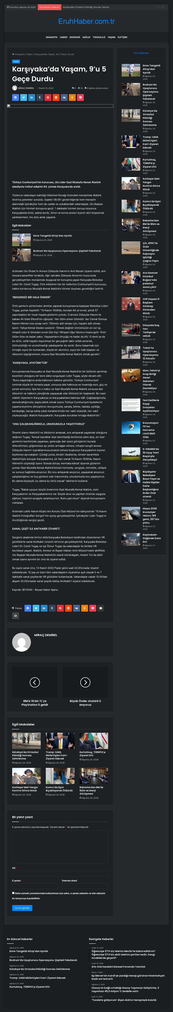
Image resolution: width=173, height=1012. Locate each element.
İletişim (122, 37)
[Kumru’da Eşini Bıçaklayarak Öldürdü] (60, 776)
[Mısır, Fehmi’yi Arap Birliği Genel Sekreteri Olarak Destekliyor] (131, 375)
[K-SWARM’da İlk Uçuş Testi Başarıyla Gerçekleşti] (131, 453)
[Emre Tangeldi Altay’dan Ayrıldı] (21, 239)
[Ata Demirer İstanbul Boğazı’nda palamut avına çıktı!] (131, 277)
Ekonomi (75, 37)
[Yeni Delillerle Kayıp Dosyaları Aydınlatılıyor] (131, 405)
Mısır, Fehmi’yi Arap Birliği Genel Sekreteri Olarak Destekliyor (151, 379)
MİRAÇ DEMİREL (26, 88)
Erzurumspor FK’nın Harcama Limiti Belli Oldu (150, 430)
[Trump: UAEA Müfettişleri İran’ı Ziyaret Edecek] (60, 741)
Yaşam (111, 37)
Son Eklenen (141, 53)
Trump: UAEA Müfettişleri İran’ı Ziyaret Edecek (56, 755)
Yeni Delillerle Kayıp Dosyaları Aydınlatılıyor (151, 406)
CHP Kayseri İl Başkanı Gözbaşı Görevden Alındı (151, 306)
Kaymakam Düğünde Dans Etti (152, 538)
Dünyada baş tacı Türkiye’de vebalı (151, 331)
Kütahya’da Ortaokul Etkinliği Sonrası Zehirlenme (88, 7)
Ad (14, 868)
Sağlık (86, 37)
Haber (63, 37)
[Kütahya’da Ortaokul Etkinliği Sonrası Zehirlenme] (26, 741)
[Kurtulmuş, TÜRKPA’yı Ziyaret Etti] (94, 741)
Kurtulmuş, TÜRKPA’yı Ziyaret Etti (93, 753)
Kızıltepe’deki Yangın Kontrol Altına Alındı (25, 789)
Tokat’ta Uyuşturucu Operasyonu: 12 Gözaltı (151, 353)
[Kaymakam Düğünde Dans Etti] (131, 539)
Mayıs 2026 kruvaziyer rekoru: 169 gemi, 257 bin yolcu (151, 515)
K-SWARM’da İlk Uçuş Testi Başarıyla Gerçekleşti (151, 454)
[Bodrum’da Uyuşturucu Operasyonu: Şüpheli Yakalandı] (21, 255)
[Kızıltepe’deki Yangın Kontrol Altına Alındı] (26, 776)
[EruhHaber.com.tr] (86, 21)
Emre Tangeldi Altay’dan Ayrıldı (52, 235)
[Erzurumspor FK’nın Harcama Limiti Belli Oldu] (131, 427)
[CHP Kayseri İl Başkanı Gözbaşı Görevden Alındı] (131, 303)
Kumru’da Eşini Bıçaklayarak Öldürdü (59, 789)
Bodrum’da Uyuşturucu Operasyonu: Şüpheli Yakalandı (67, 251)
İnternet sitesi (69, 880)
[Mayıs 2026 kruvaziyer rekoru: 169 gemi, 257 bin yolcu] (131, 513)
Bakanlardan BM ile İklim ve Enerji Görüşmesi (91, 790)
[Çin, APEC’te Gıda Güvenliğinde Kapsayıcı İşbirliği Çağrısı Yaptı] (131, 247)
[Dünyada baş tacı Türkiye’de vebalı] (131, 330)
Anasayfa (51, 37)
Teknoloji (99, 37)
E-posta (17, 880)
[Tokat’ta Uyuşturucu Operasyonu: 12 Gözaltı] (131, 352)
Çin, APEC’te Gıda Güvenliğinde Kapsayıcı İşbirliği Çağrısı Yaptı (151, 252)
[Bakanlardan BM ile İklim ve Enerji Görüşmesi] (94, 776)
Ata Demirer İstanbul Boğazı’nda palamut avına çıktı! (150, 280)
